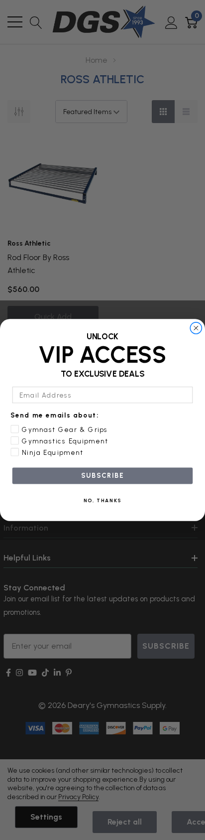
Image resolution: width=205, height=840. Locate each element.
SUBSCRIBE (102, 476)
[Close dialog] (196, 328)
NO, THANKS (103, 501)
